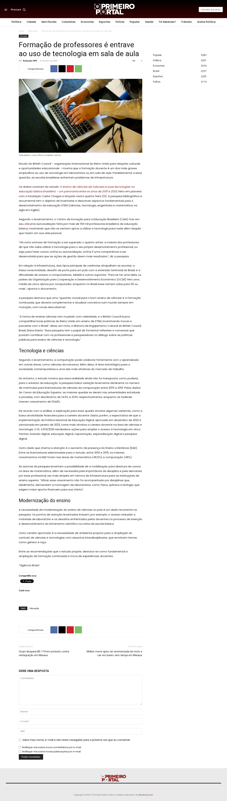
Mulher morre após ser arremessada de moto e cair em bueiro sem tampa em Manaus (114, 653)
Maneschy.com (146, 795)
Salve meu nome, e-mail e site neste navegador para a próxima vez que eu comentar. (77, 740)
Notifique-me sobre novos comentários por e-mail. (52, 747)
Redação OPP (30, 60)
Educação (33, 30)
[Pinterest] (70, 68)
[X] (62, 68)
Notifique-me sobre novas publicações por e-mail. (51, 751)
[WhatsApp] (78, 68)
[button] (19, 9)
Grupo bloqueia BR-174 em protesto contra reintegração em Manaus (44, 653)
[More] (86, 68)
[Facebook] (53, 68)
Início (21, 30)
